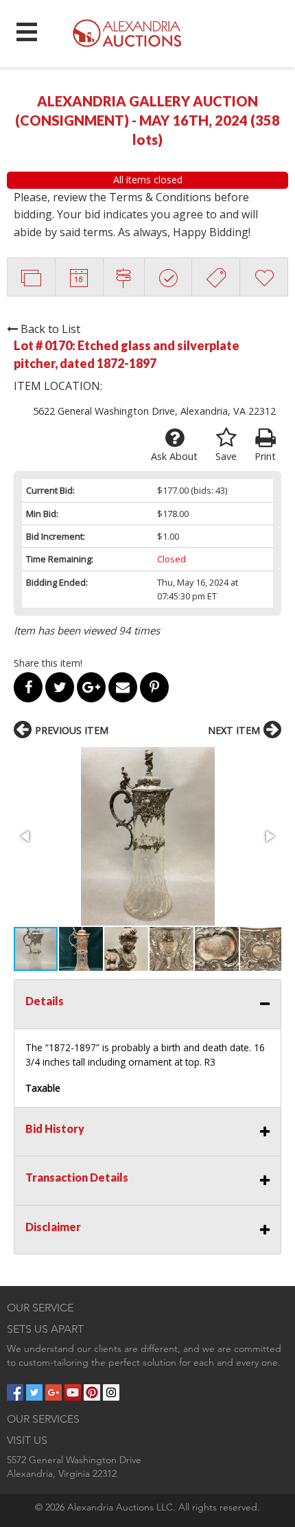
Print (265, 456)
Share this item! (48, 662)
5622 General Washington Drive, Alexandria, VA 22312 (154, 410)
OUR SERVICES (43, 1418)
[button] (147, 836)
